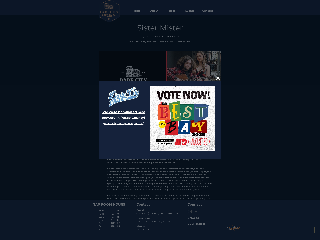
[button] (218, 78)
